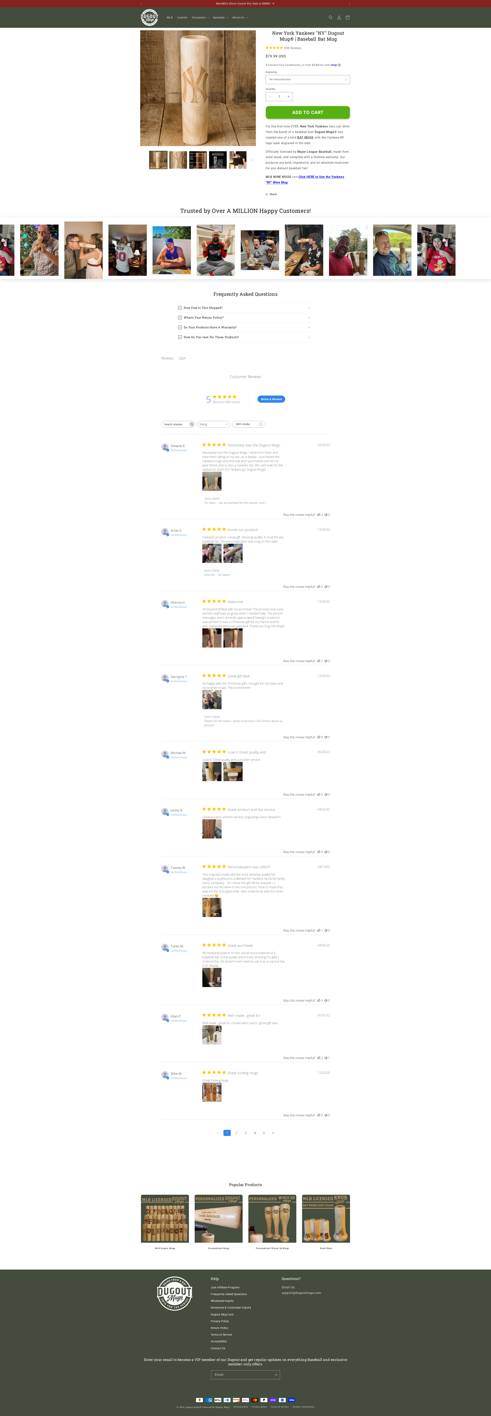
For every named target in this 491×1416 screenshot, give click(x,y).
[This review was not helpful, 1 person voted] (326, 1058)
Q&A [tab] (182, 358)
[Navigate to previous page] (218, 1133)
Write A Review (271, 399)
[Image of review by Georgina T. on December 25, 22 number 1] (212, 699)
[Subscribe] (275, 1374)
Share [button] (273, 194)
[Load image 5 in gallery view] (238, 160)
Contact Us (218, 1348)
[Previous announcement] (141, 3)
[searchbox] (174, 424)
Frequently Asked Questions (229, 1294)
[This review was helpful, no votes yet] (319, 587)
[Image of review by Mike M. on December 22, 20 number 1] (212, 1092)
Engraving (271, 72)
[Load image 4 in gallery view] (218, 160)
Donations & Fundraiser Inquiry (231, 1307)
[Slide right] (252, 160)
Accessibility (219, 1341)
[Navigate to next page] (273, 1133)
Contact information (303, 1407)
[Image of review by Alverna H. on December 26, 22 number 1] (212, 638)
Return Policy (219, 1327)
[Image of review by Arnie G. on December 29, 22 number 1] (212, 553)
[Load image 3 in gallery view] (198, 160)
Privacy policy (259, 1407)
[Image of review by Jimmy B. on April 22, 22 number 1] (212, 829)
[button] (200, 17)
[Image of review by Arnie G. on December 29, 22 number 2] (233, 553)
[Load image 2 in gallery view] (178, 160)
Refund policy (240, 1407)
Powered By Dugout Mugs (216, 1407)
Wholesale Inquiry (222, 1300)
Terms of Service (221, 1334)
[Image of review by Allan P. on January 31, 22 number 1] (212, 1034)
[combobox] (213, 424)
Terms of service (279, 1407)
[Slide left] (144, 160)
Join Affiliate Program (225, 1287)
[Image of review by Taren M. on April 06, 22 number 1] (212, 977)
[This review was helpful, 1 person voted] (319, 661)
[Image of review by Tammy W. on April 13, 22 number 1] (212, 907)
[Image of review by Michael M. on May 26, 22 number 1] (212, 771)
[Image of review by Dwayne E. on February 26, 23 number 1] (212, 481)
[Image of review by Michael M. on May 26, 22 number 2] (233, 771)
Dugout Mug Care (222, 1314)
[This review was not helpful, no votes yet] (326, 515)
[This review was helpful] (319, 515)
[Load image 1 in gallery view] (158, 160)
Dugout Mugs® (194, 1407)
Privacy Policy (220, 1321)
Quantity (270, 89)
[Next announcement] (349, 3)
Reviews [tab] (167, 358)
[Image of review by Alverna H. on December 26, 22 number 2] (233, 638)
